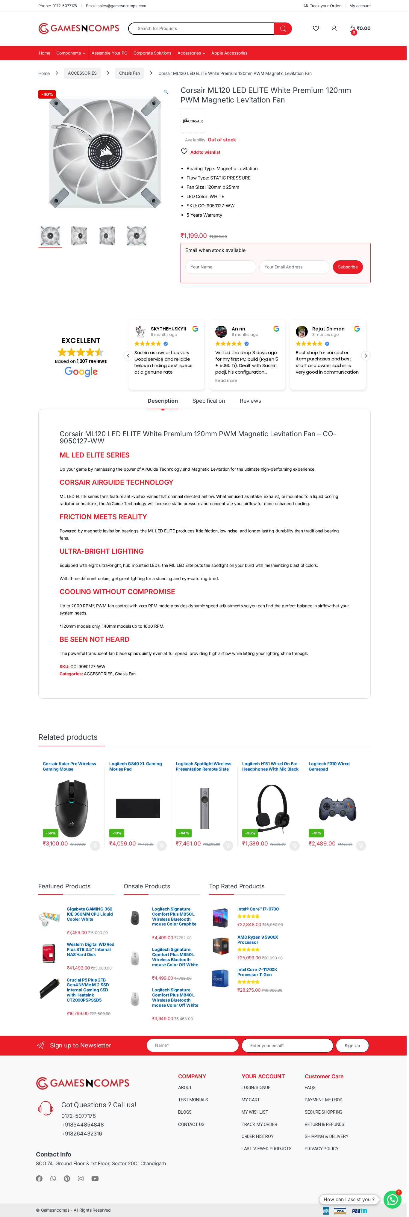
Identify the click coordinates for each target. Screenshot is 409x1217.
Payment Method (323, 1100)
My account (360, 5)
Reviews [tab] (250, 401)
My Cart (251, 1100)
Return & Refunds (324, 1124)
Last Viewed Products (267, 1148)
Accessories (189, 52)
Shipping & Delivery (326, 1136)
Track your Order (325, 5)
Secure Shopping (324, 1112)
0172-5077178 (78, 1116)
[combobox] (201, 28)
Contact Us (191, 1124)
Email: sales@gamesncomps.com (116, 5)
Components (68, 52)
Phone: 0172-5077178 (57, 5)
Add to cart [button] (95, 846)
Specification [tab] (209, 401)
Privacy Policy (321, 1148)
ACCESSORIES (82, 73)
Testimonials (193, 1100)
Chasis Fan (129, 73)
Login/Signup (256, 1087)
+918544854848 (82, 1124)
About (185, 1087)
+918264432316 (81, 1133)
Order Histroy (258, 1136)
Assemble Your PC (109, 52)
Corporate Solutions (152, 52)
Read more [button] (226, 380)
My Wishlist (255, 1112)
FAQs (310, 1087)
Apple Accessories (229, 52)
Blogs (185, 1112)
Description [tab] (163, 401)
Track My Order (259, 1124)
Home (44, 52)
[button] (166, 92)
